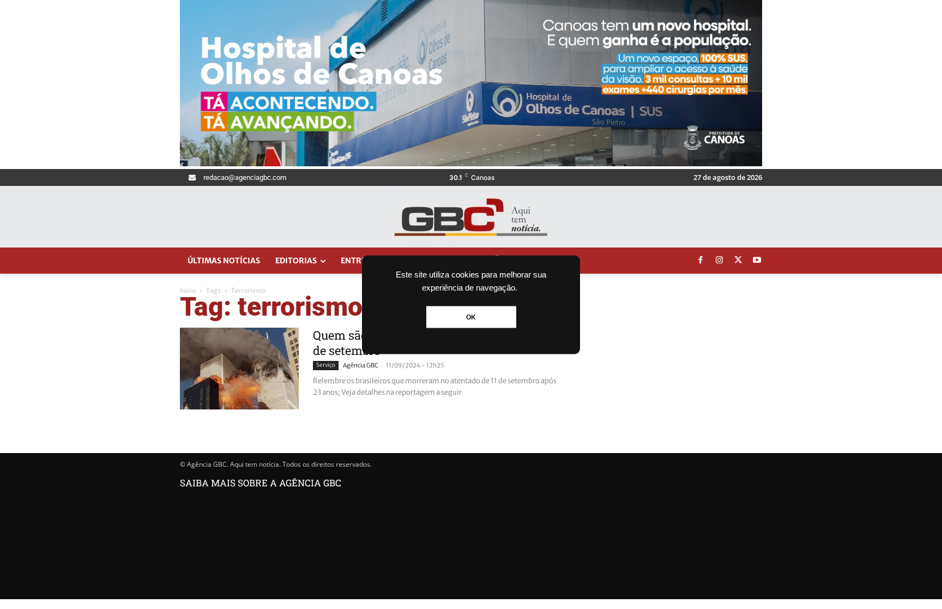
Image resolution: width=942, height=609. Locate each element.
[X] (738, 260)
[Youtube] (757, 260)
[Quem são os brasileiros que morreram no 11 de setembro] (239, 368)
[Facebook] (700, 260)
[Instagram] (719, 260)
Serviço (325, 365)
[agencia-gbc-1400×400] (471, 163)
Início (188, 290)
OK (471, 317)
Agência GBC (360, 365)
